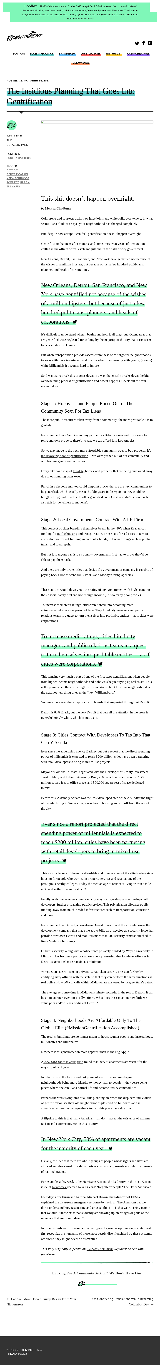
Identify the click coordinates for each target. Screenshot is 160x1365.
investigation (63, 1062)
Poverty (13, 182)
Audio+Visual (80, 62)
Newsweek (59, 1187)
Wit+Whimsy (114, 53)
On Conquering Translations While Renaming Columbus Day (122, 1301)
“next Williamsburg (100, 692)
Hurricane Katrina (94, 1182)
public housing (67, 534)
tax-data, (78, 471)
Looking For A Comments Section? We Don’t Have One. (97, 1273)
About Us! (18, 53)
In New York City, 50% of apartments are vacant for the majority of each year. (95, 1143)
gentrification (17, 174)
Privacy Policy (17, 1353)
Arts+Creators (138, 53)
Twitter (137, 44)
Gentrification (50, 244)
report (113, 751)
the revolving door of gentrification (64, 456)
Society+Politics (42, 53)
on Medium (86, 18)
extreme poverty (67, 1124)
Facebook (144, 44)
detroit (12, 170)
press (141, 712)
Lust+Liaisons (91, 53)
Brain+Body (67, 53)
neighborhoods (18, 178)
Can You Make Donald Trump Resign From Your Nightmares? (41, 1301)
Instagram (151, 44)
